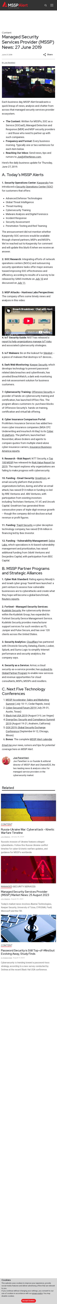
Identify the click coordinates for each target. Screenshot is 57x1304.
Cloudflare (32, 641)
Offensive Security (42, 392)
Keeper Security (38, 364)
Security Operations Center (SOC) (34, 186)
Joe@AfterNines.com (29, 156)
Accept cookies (28, 1301)
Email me (7, 745)
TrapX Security (24, 525)
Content (6, 32)
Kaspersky (43, 182)
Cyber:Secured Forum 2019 (21, 707)
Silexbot (47, 353)
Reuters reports (10, 599)
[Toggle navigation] (52, 5)
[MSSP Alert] (15, 5)
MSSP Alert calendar (41, 739)
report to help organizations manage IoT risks (27, 341)
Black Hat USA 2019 (16, 715)
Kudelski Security (11, 610)
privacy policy (37, 1293)
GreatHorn (40, 478)
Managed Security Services (18, 886)
